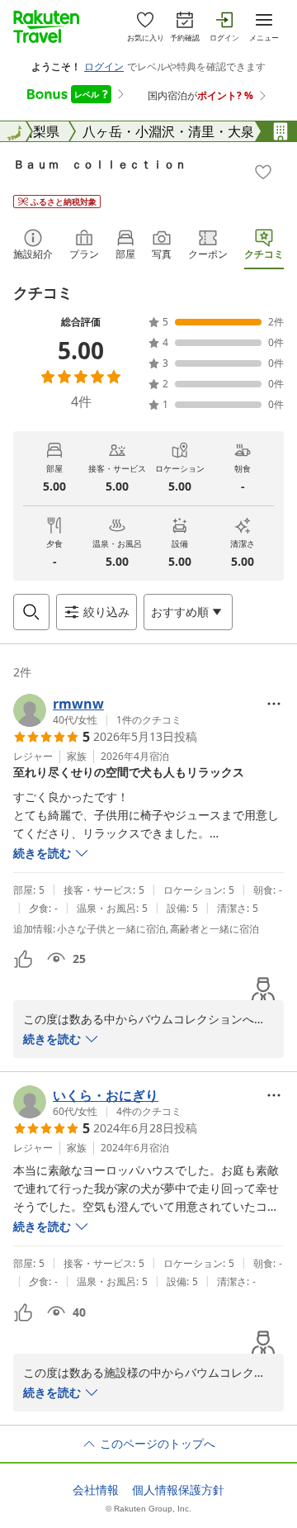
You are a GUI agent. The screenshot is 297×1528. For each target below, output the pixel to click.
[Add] (263, 171)
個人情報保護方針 (178, 1490)
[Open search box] (31, 612)
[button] (97, 710)
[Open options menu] (274, 704)
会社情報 (96, 1490)
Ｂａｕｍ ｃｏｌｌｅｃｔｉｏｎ (99, 164)
